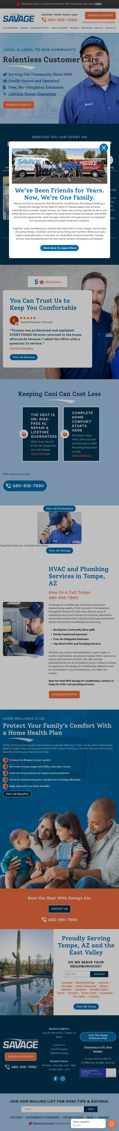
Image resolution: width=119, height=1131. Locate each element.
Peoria (61, 992)
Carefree (103, 982)
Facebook (56, 1079)
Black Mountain (85, 982)
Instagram (63, 1079)
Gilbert (104, 986)
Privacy (109, 1076)
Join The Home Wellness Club (98, 1037)
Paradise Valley (99, 989)
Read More (99, 4)
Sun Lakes (79, 996)
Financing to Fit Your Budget (98, 22)
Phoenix (73, 992)
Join (91, 1109)
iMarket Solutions (43, 1123)
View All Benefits (17, 794)
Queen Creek (88, 992)
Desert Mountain (86, 986)
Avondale (66, 982)
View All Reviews (24, 357)
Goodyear (80, 989)
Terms (113, 1076)
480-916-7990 (62, 19)
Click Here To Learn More (59, 248)
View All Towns (86, 1006)
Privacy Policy (92, 1073)
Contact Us (59, 908)
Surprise (94, 996)
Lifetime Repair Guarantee (32, 94)
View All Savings (59, 550)
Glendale (66, 989)
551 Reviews (53, 281)
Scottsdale (106, 992)
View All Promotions (59, 508)
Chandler (67, 986)
